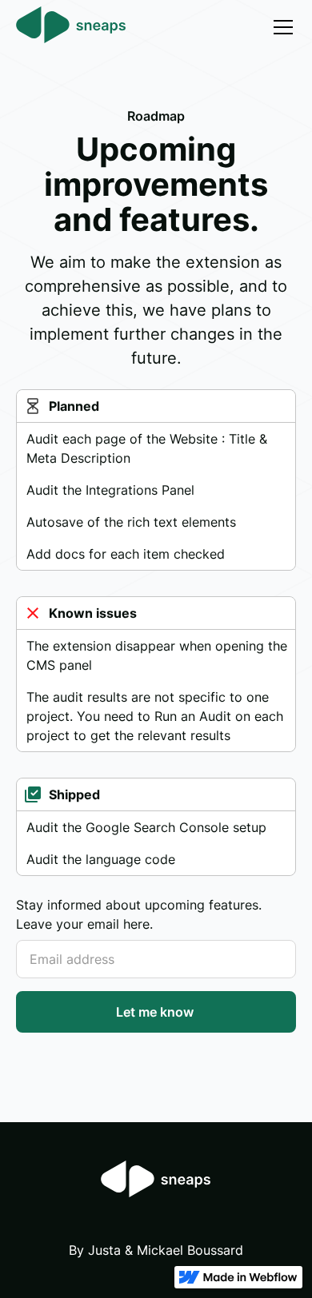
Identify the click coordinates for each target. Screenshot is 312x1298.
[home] (71, 27)
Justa (104, 1250)
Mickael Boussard (190, 1250)
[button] (280, 27)
